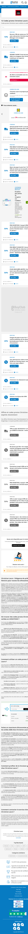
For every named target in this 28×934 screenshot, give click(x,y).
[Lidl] (18, 110)
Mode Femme (12, 856)
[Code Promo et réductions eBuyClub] (14, 2)
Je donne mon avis (17, 545)
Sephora (18, 845)
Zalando (22, 849)
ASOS (24, 845)
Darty (12, 845)
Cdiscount (6, 845)
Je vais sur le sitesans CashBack (15, 99)
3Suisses (15, 849)
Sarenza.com (8, 849)
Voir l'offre (13, 41)
